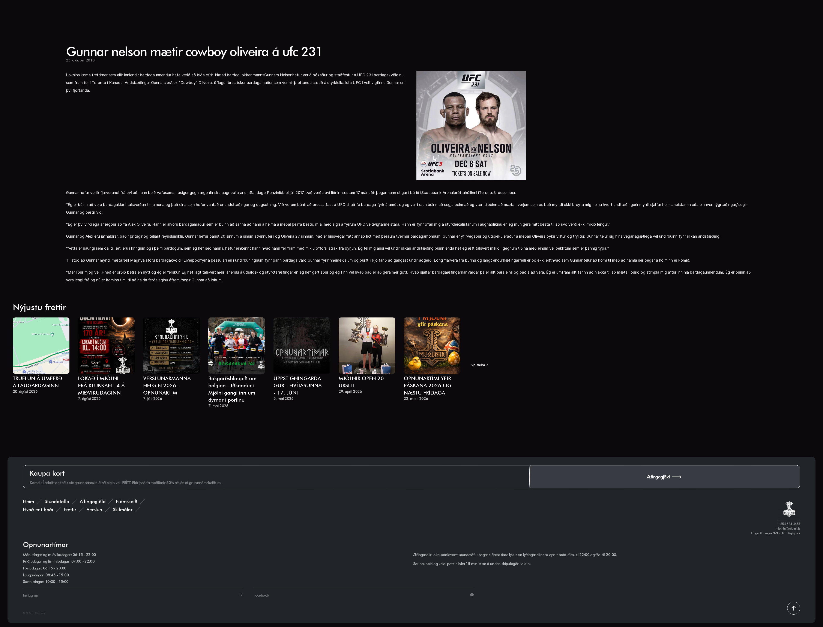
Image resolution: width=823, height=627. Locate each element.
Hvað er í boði (38, 509)
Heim (28, 501)
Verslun (94, 509)
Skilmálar (122, 509)
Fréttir (70, 509)
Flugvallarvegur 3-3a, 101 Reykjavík (775, 533)
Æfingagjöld (93, 501)
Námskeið (126, 501)
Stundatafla (57, 501)
